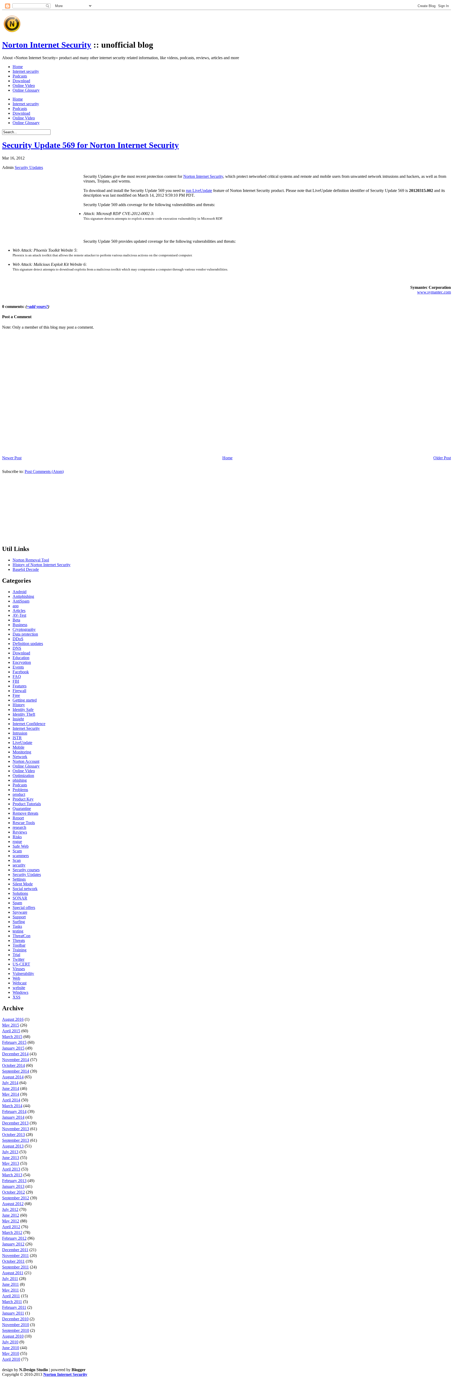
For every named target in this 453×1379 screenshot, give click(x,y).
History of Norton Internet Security (42, 564)
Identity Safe (23, 709)
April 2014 (11, 1100)
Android (19, 591)
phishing (20, 780)
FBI (16, 681)
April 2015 (11, 1031)
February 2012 (14, 1238)
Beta (16, 620)
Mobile (18, 747)
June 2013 (10, 1157)
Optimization (23, 775)
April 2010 (11, 1359)
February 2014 (14, 1111)
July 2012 (10, 1209)
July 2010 (10, 1342)
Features (19, 686)
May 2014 (10, 1094)
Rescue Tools (24, 822)
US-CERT (21, 964)
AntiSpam (21, 601)
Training (19, 950)
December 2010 (15, 1319)
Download (21, 81)
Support (19, 917)
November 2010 (15, 1324)
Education (21, 657)
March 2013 (12, 1175)
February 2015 (14, 1042)
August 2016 (13, 1019)
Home (18, 66)
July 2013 (10, 1152)
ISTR (17, 738)
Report (18, 818)
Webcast (19, 983)
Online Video (24, 85)
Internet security (26, 71)
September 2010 (15, 1330)
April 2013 (11, 1169)
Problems (20, 789)
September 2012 (15, 1198)
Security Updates (29, 167)
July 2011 (10, 1278)
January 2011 (13, 1313)
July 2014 (10, 1082)
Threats (19, 940)
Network (20, 756)
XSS (16, 997)
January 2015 (13, 1048)
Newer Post (11, 458)
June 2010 (10, 1347)
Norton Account (26, 761)
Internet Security (26, 728)
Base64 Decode (26, 569)
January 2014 (13, 1117)
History (19, 705)
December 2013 (15, 1123)
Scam (17, 851)
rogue (17, 841)
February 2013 (14, 1180)
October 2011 (13, 1261)
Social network (25, 888)
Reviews (20, 832)
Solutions (20, 893)
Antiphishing (23, 596)
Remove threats (25, 813)
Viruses (19, 969)
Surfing (19, 921)
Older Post (442, 458)
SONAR (20, 898)
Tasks (17, 926)
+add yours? (37, 306)
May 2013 (10, 1163)
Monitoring (22, 752)
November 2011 (15, 1255)
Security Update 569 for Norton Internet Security (90, 145)
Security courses (26, 870)
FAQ (17, 676)
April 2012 (11, 1226)
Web (16, 978)
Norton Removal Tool (31, 560)
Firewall (19, 690)
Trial (16, 954)
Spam (17, 903)
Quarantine (22, 808)
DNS (17, 648)
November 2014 (15, 1059)
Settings (19, 879)
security (19, 865)
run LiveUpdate (199, 190)
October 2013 (13, 1134)
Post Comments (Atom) (44, 471)
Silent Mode (23, 884)
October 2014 (13, 1065)
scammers (21, 855)
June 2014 (10, 1088)
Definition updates (28, 643)
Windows (20, 992)
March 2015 (12, 1036)
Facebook (21, 672)
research (19, 827)
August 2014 (13, 1077)
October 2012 (13, 1192)
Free (16, 695)
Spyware (20, 912)
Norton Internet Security (46, 44)
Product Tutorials (27, 804)
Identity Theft (24, 714)
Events (18, 667)
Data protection (25, 634)
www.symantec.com (434, 292)
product (19, 794)
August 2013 (13, 1146)
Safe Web (21, 846)
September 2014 (15, 1071)
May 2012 (10, 1221)
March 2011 (12, 1301)
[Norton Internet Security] (12, 32)
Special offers (24, 907)
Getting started (25, 700)
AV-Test (19, 615)
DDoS (18, 639)
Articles (19, 610)
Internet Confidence (29, 723)
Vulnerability (23, 973)
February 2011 (14, 1307)
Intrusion (20, 733)
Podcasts (20, 76)
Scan (17, 860)
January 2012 (13, 1244)
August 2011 (12, 1273)
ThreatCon (21, 936)
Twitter (18, 959)
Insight (18, 719)
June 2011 (10, 1284)
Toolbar (19, 945)
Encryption (22, 662)
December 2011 (15, 1250)
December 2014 (15, 1054)
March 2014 (12, 1106)
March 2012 (12, 1232)
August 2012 (13, 1203)
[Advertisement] (118, 22)
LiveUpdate (22, 742)
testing (18, 931)
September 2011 (15, 1267)
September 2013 (15, 1140)
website (19, 987)
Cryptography (24, 629)
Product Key (23, 799)
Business (20, 624)
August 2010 (13, 1336)
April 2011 (11, 1296)
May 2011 (10, 1290)
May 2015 (10, 1025)
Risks (17, 837)
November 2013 (15, 1129)
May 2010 (10, 1353)
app (16, 606)
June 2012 (10, 1215)
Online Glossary (26, 90)
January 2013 (13, 1186)
